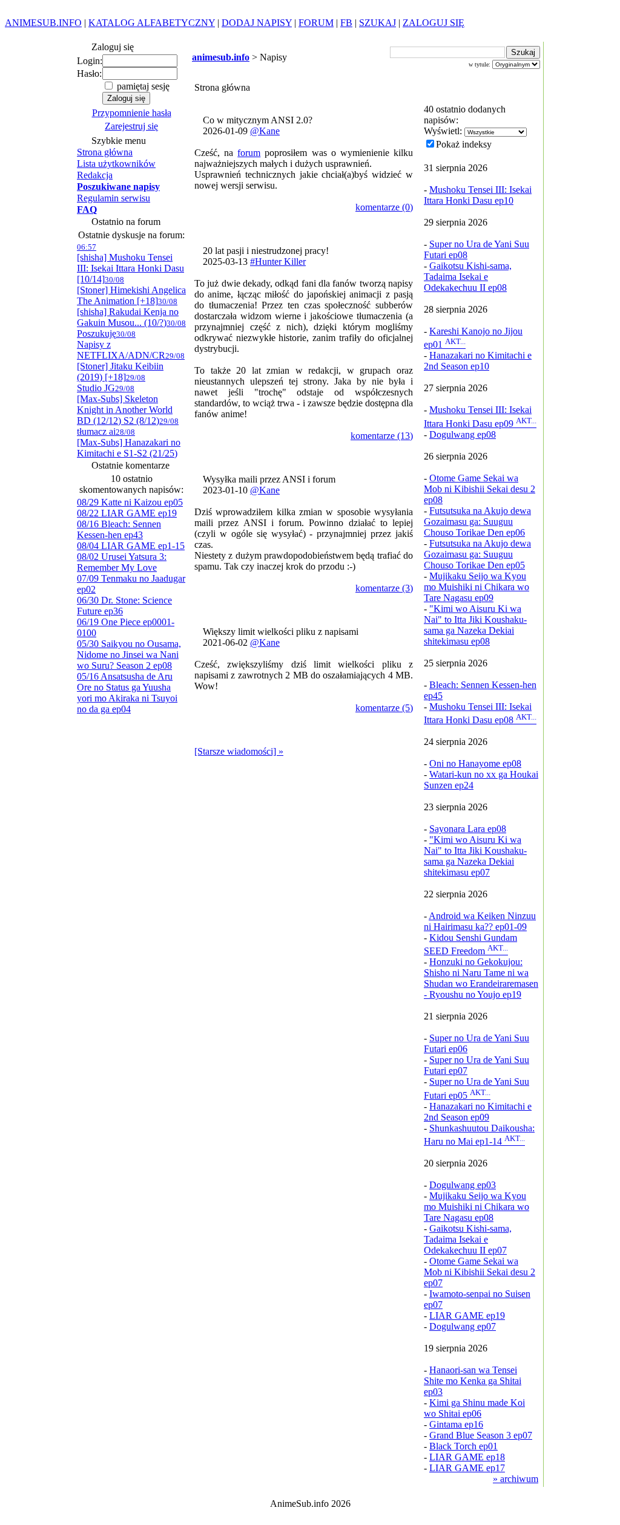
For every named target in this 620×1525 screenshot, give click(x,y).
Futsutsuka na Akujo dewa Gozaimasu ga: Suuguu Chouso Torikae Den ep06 (477, 522)
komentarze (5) (384, 708)
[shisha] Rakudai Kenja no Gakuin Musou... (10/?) (128, 312)
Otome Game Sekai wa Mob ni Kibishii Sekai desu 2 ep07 (479, 1272)
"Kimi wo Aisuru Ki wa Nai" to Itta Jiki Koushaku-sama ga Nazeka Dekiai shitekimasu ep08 (475, 624)
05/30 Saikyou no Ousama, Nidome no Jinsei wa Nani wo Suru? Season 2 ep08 (129, 655)
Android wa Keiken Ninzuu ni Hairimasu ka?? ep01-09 (480, 921)
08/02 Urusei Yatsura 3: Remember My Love (122, 562)
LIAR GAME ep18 (467, 1457)
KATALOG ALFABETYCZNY (151, 23)
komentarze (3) (384, 588)
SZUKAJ (377, 23)
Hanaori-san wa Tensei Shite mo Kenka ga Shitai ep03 (472, 1381)
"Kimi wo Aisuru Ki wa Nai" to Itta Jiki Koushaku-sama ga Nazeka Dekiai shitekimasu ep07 (475, 855)
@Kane (265, 131)
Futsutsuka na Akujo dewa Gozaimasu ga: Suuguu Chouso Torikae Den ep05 (477, 554)
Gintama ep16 (456, 1424)
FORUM (316, 23)
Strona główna (105, 152)
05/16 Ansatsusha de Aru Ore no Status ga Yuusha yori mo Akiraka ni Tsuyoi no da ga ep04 (127, 692)
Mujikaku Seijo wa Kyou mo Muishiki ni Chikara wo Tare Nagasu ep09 (476, 587)
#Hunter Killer (278, 261)
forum (248, 153)
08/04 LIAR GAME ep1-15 (131, 546)
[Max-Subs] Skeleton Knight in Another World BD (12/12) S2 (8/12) (125, 405)
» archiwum (515, 1479)
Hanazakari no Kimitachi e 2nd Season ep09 (478, 1111)
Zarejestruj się (131, 126)
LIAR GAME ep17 (467, 1468)
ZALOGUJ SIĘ (433, 23)
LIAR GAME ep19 (467, 1315)
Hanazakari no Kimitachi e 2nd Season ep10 (478, 360)
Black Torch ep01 (463, 1446)
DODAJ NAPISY (257, 23)
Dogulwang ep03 (462, 1185)
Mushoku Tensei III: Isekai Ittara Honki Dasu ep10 (478, 195)
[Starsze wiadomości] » (238, 751)
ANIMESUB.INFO (43, 23)
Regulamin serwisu (113, 198)
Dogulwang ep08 (462, 434)
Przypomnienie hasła (131, 113)
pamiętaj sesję (142, 86)
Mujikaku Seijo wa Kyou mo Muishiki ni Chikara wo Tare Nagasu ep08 (476, 1207)
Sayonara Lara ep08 (467, 829)
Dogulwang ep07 (462, 1326)
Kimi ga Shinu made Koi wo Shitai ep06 (474, 1408)
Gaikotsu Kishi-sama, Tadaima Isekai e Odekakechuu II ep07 (468, 1239)
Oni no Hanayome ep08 (475, 763)
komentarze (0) (384, 207)
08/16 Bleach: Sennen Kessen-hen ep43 (119, 529)
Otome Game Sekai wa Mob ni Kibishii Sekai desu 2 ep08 (479, 489)
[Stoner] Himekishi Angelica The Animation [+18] (131, 290)
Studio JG (111, 383)
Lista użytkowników (116, 163)
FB (346, 23)
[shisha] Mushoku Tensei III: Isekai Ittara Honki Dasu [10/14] (130, 263)
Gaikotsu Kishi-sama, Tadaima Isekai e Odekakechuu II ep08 (468, 277)
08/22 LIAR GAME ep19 (127, 513)
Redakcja (95, 175)
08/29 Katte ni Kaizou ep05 (130, 502)
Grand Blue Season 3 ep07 (480, 1435)
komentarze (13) (382, 436)
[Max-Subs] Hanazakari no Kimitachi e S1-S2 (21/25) (128, 443)
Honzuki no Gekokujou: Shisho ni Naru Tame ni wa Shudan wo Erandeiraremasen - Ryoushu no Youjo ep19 (481, 978)
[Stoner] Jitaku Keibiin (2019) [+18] (131, 366)
